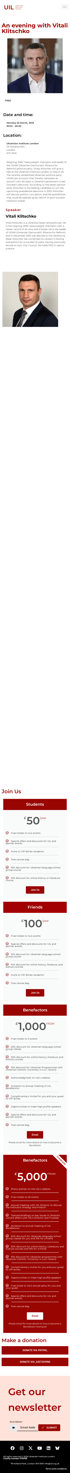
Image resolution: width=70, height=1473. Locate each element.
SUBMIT (51, 1427)
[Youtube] (39, 1448)
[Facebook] (13, 1448)
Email (35, 1134)
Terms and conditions (56, 1469)
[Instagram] (22, 1448)
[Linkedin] (48, 1448)
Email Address (16, 1422)
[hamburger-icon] (64, 7)
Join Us (35, 889)
